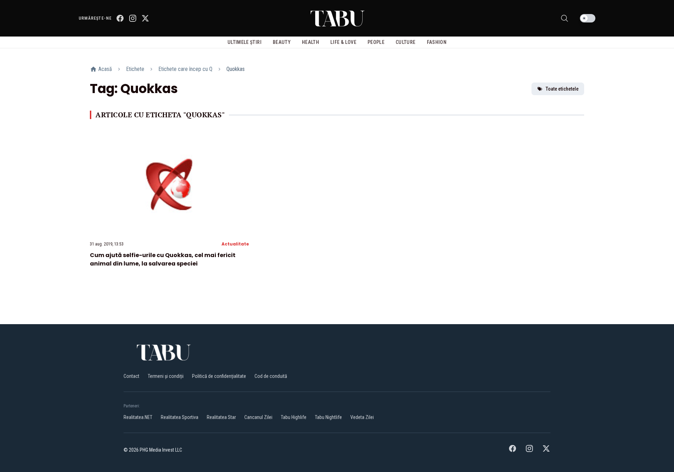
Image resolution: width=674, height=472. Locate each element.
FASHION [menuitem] (437, 42)
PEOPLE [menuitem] (376, 42)
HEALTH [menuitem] (310, 42)
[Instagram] (132, 18)
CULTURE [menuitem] (405, 42)
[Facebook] (120, 18)
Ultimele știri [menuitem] (244, 42)
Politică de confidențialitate (219, 376)
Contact (131, 376)
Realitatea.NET (138, 417)
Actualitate (235, 244)
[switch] (587, 18)
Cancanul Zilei (258, 417)
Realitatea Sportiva (179, 417)
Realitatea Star (221, 417)
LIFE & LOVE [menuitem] (343, 42)
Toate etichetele (562, 89)
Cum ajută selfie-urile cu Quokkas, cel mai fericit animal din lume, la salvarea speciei (163, 259)
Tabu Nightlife (328, 417)
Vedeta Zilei (362, 417)
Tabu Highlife (293, 417)
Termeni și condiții (166, 376)
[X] (145, 18)
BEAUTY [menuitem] (282, 42)
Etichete (135, 69)
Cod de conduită (271, 376)
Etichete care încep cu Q (185, 69)
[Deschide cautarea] (564, 18)
